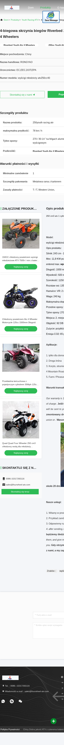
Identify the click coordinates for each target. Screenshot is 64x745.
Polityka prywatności (10, 729)
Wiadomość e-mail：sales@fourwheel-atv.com (26, 691)
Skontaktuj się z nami (21, 94)
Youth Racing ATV (30, 20)
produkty (15, 20)
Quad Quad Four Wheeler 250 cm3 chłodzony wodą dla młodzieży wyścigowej (19, 446)
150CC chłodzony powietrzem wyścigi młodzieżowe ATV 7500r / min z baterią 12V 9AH (20, 260)
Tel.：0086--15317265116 (17, 686)
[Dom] (11, 7)
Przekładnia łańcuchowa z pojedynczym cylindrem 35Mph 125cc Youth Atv (20, 384)
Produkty (45, 7)
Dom (31, 7)
